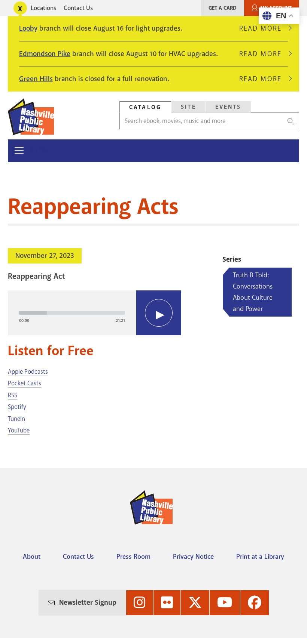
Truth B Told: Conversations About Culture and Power (253, 292)
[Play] (158, 312)
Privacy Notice (193, 556)
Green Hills (36, 78)
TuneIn (16, 419)
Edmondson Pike (44, 53)
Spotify (17, 407)
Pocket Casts (24, 383)
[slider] (72, 313)
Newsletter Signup (87, 602)
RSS (12, 395)
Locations (43, 8)
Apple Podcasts (28, 372)
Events (228, 107)
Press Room (133, 556)
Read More (263, 28)
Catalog (145, 107)
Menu (39, 150)
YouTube (19, 430)
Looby (28, 28)
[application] (94, 312)
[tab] (145, 107)
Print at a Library (260, 556)
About (31, 556)
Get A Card (222, 8)
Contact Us (78, 8)
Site (188, 107)
